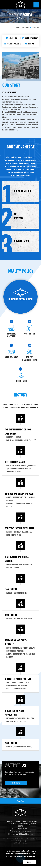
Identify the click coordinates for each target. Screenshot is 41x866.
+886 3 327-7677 (20, 829)
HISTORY (30, 43)
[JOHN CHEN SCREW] (20, 816)
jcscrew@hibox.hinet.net (22, 834)
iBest (25, 843)
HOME (18, 27)
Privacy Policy (21, 840)
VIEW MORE (16, 783)
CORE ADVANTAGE (30, 38)
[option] (20, 16)
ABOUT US (25, 27)
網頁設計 (17, 843)
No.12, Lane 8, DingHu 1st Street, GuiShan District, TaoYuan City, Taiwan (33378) (21, 823)
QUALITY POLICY (11, 43)
